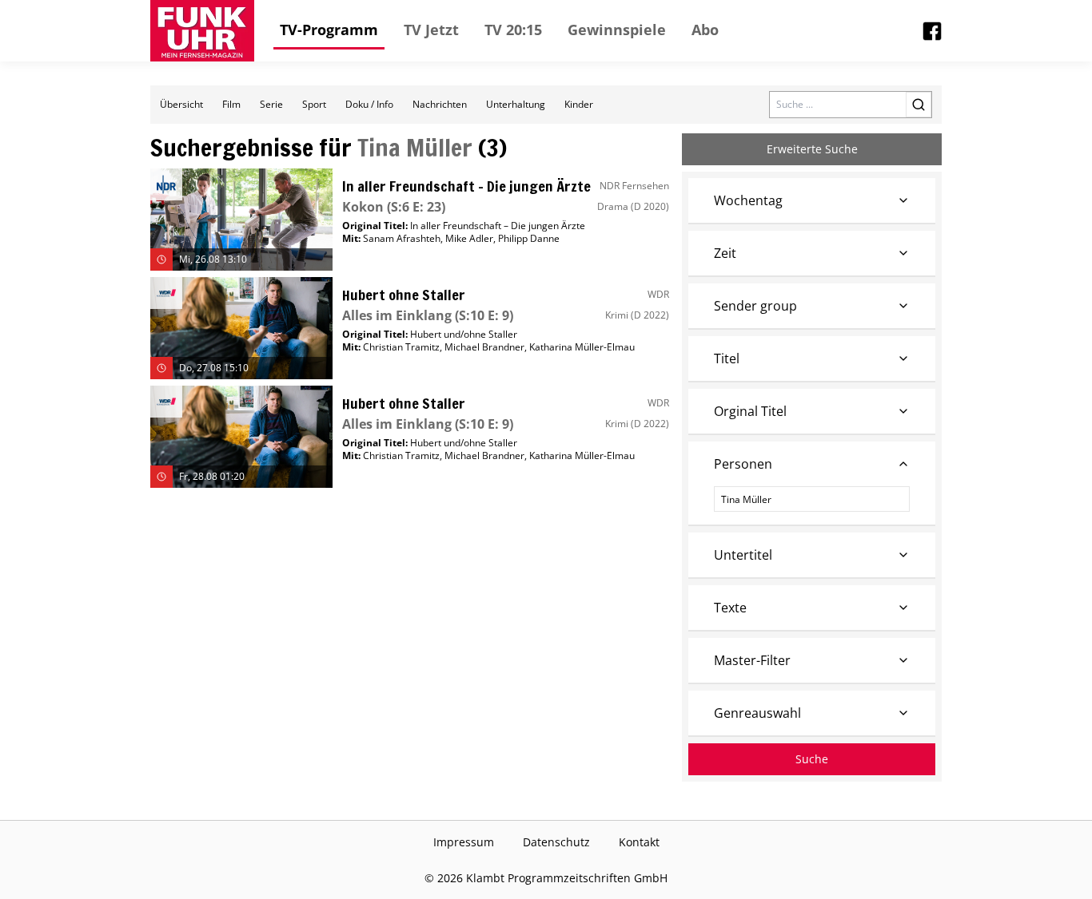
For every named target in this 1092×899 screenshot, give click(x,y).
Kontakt (639, 841)
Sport (314, 104)
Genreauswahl (757, 713)
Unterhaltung (515, 104)
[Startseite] (202, 30)
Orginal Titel (750, 411)
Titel (726, 358)
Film (231, 104)
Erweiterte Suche (812, 148)
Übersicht (181, 104)
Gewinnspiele (617, 29)
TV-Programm (329, 29)
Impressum (463, 841)
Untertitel (743, 555)
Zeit (725, 253)
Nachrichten (439, 104)
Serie (271, 104)
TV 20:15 (513, 29)
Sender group (755, 306)
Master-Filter (752, 660)
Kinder (578, 104)
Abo (705, 29)
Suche (811, 758)
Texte (730, 607)
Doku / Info (369, 104)
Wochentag (748, 200)
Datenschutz (556, 841)
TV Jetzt (431, 29)
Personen (743, 464)
